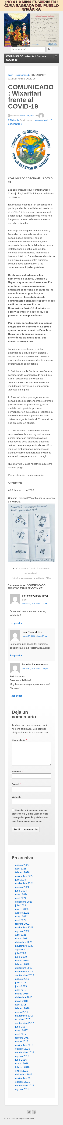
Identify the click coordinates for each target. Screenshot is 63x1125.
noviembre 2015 (24, 1078)
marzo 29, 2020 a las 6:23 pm (34, 636)
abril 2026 (20, 868)
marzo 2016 (22, 1063)
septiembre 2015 (24, 1085)
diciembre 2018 (23, 997)
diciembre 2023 (23, 901)
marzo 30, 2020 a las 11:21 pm (35, 669)
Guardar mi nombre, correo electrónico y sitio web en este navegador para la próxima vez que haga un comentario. (30, 815)
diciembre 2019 (23, 967)
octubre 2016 (22, 1048)
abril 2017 (20, 1034)
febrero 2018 (22, 1008)
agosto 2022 (22, 912)
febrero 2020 (22, 964)
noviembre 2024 (24, 883)
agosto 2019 (22, 978)
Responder (16, 623)
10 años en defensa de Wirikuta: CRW (31, 578)
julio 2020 (20, 953)
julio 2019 (20, 982)
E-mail (15, 784)
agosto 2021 (22, 931)
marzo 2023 (22, 909)
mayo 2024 (21, 894)
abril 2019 (20, 989)
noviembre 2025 (24, 876)
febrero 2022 (22, 923)
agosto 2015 (22, 1089)
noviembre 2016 (24, 1045)
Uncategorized (22, 75)
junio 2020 (21, 956)
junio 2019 (21, 986)
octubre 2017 (22, 1019)
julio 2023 (20, 905)
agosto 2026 (22, 865)
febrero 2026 (22, 872)
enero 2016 (21, 1070)
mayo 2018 (21, 1001)
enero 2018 (21, 1012)
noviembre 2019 (24, 971)
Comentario (19, 740)
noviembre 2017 (24, 1015)
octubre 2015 (22, 1081)
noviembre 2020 (24, 945)
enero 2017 (21, 1041)
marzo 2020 (22, 960)
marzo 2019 (22, 993)
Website (16, 797)
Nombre (16, 771)
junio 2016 (21, 1059)
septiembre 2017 (24, 1023)
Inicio (10, 75)
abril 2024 (20, 898)
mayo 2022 (21, 916)
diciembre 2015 (23, 1074)
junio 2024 (21, 890)
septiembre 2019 (24, 975)
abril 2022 (20, 920)
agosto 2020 (22, 949)
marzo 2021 (22, 938)
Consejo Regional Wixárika (22, 1119)
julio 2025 (20, 879)
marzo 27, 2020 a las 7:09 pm (34, 604)
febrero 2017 (22, 1037)
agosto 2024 (22, 887)
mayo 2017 (21, 1030)
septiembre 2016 (24, 1052)
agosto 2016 (22, 1056)
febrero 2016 (22, 1067)
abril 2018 (20, 1004)
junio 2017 (21, 1026)
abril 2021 (20, 934)
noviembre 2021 (24, 927)
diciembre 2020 (23, 942)
